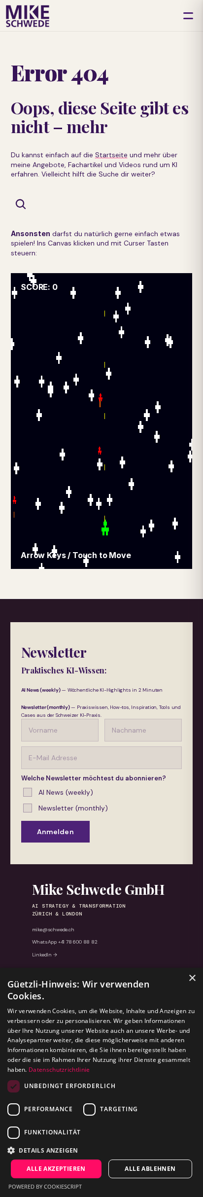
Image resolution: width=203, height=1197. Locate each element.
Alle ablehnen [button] (150, 1168)
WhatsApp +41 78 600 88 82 (65, 942)
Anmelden (55, 831)
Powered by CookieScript (45, 1186)
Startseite (111, 154)
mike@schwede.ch (53, 929)
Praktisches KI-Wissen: (63, 670)
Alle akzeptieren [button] (56, 1168)
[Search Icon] (21, 204)
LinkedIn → (44, 954)
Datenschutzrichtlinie (59, 1069)
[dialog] (101, 1082)
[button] (101, 1150)
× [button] (192, 978)
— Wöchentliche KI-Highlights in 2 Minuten (92, 690)
